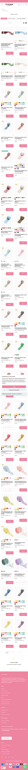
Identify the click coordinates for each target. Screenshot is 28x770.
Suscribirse (6, 738)
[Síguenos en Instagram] (5, 757)
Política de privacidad (6, 393)
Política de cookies (5, 749)
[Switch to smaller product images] (26, 22)
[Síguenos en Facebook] (2, 757)
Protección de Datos (5, 753)
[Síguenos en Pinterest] (9, 757)
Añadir (10, 53)
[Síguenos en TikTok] (12, 757)
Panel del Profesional (5, 720)
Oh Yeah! (2, 9)
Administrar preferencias (14, 390)
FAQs (2, 697)
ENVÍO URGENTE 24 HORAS (14, 1)
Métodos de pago (4, 695)
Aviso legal (3, 747)
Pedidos (2, 688)
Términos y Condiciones (17, 393)
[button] (13, 41)
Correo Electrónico (4, 710)
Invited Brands (4, 722)
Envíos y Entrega (4, 690)
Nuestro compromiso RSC (6, 699)
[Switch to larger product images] (23, 22)
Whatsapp (3, 712)
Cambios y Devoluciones (6, 693)
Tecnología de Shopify (17, 761)
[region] (14, 662)
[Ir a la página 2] (21, 651)
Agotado (24, 179)
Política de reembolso (5, 703)
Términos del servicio (5, 701)
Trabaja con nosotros (5, 714)
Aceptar (14, 386)
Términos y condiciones (5, 745)
